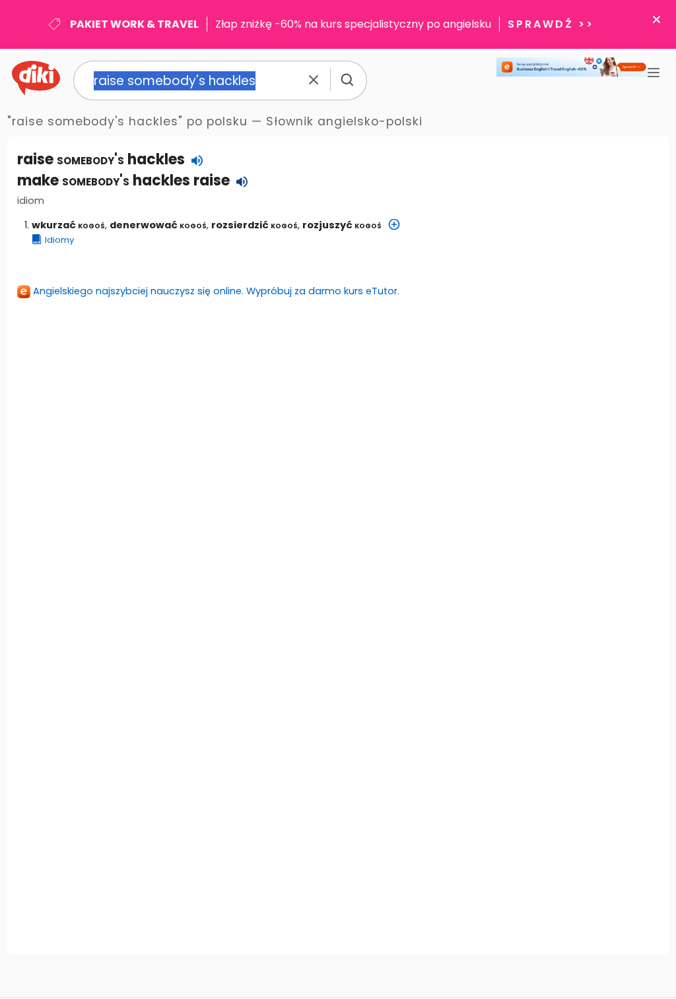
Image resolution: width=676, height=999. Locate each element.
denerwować (158, 225)
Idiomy (59, 240)
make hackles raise (123, 180)
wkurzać (68, 225)
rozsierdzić (254, 225)
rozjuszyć (342, 225)
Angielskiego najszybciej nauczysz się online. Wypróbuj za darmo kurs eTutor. (216, 291)
